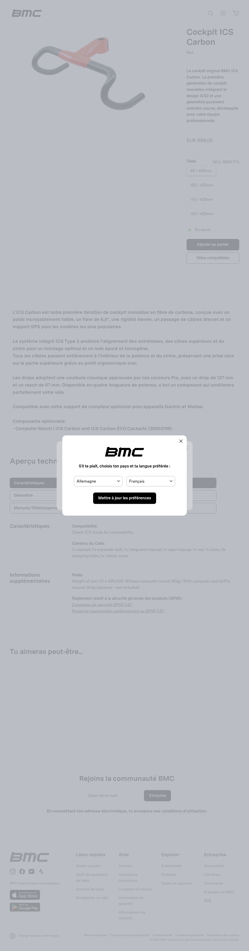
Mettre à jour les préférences (124, 498)
